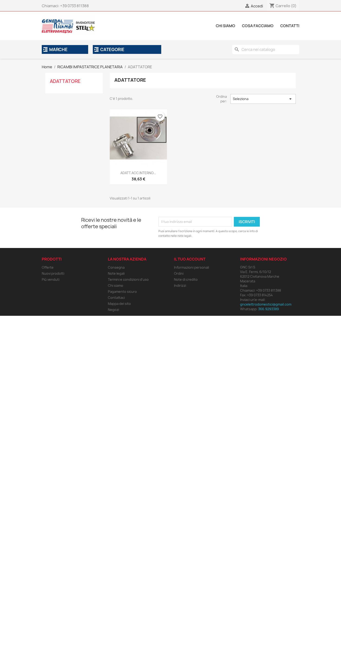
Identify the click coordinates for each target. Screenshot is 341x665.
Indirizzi (180, 285)
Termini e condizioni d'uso (128, 279)
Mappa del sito (119, 303)
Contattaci (116, 297)
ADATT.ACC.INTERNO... (138, 173)
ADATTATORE (65, 81)
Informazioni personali (191, 267)
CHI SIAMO (225, 25)
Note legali (116, 273)
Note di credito (186, 279)
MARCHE (58, 49)
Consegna (116, 267)
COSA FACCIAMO (257, 25)
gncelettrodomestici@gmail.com (265, 304)
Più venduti (50, 279)
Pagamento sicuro (122, 291)
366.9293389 (268, 309)
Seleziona (263, 99)
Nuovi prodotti (53, 273)
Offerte (48, 267)
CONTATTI (289, 25)
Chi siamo (115, 285)
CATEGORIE (112, 49)
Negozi (113, 309)
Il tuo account (190, 259)
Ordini (178, 273)
